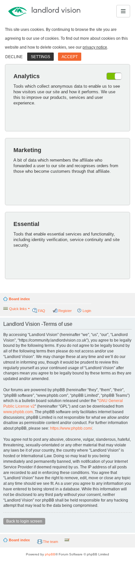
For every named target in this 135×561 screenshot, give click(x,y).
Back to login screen (24, 521)
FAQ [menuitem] (41, 311)
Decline (14, 57)
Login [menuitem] (87, 311)
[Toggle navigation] (123, 11)
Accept (70, 57)
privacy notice (95, 47)
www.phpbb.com (18, 412)
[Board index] (30, 11)
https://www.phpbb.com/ (71, 428)
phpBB (50, 554)
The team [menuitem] (50, 542)
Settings (40, 57)
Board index (19, 299)
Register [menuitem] (65, 311)
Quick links (18, 309)
